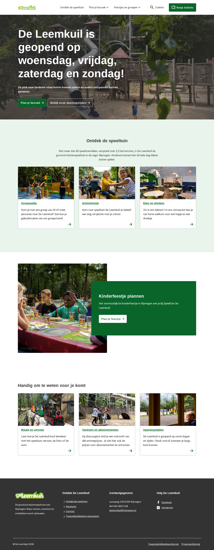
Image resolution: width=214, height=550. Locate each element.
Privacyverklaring (190, 544)
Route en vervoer (32, 429)
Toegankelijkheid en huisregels (82, 516)
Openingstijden (153, 429)
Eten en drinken (153, 203)
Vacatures (71, 506)
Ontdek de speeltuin (72, 7)
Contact (70, 511)
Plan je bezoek (97, 7)
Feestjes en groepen (126, 7)
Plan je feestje (111, 319)
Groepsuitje (29, 203)
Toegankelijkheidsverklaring (163, 544)
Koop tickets (185, 7)
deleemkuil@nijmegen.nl (122, 510)
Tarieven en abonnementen (100, 429)
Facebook (167, 502)
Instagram (167, 507)
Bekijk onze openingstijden (68, 103)
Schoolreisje (90, 203)
